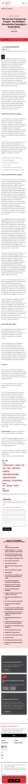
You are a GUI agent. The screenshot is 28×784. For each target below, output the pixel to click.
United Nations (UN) (16, 468)
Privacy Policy (4, 742)
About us (3, 740)
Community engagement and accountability (11, 474)
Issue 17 (11, 16)
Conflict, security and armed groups (9, 477)
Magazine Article (6, 490)
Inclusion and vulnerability (17, 480)
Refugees (9, 468)
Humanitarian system (7, 480)
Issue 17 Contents (5, 39)
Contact (16, 740)
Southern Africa (9, 485)
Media (23, 465)
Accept (11, 781)
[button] (23, 3)
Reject (18, 781)
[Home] (7, 3)
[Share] (25, 39)
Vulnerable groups (6, 471)
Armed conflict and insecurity (8, 465)
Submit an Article (18, 742)
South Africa (16, 485)
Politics (4, 468)
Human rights (17, 465)
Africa (4, 485)
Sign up (14, 735)
